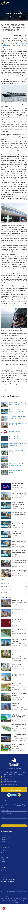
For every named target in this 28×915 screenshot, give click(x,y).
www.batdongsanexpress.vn (10, 784)
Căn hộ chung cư (5, 850)
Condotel (3, 855)
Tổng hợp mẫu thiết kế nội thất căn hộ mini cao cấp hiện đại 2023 (19, 572)
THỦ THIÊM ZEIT (16, 664)
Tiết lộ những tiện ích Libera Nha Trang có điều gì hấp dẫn (19, 514)
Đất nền (3, 861)
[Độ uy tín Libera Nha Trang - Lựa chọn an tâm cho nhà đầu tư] (6, 543)
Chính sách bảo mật (19, 896)
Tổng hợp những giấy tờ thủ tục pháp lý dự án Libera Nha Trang (19, 552)
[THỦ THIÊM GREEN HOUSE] (6, 654)
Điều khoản (10, 896)
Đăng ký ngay (14, 825)
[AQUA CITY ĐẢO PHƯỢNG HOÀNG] (6, 697)
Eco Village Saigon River (18, 629)
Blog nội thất (14, 593)
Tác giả (5, 896)
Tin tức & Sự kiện (17, 16)
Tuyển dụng (4, 839)
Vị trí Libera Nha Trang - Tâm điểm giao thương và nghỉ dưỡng (19, 504)
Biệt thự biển (4, 857)
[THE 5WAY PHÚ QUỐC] (6, 613)
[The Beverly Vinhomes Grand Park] (6, 687)
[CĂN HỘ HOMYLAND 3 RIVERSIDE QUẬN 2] (6, 718)
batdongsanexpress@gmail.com (11, 781)
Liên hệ (3, 841)
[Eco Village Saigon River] (6, 633)
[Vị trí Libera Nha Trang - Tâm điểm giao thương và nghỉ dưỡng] (6, 505)
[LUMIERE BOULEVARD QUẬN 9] (6, 677)
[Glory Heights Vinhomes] (6, 623)
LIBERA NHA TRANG (17, 600)
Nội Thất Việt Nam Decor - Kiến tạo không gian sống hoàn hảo (19, 562)
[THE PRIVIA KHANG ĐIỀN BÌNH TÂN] (6, 642)
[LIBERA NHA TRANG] (6, 603)
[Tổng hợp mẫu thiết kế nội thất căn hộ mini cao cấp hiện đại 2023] (6, 573)
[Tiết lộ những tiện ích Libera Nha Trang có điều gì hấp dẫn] (6, 515)
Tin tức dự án (14, 586)
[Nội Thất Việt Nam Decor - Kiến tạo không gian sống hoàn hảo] (6, 563)
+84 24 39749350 (7, 776)
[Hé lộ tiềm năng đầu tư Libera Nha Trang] (6, 534)
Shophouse (3, 859)
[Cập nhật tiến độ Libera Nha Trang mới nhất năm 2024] (6, 524)
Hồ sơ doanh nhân (14, 589)
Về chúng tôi (4, 835)
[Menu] (8, 2)
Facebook (3, 870)
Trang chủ (9, 16)
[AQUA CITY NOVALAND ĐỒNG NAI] (6, 747)
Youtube (3, 873)
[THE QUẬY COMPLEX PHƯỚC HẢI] (6, 486)
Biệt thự (3, 853)
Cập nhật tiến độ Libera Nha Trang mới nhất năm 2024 (18, 523)
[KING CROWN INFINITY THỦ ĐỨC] (6, 706)
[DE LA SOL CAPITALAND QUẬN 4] (6, 738)
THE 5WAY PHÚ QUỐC (18, 610)
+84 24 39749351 (7, 779)
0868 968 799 (15, 790)
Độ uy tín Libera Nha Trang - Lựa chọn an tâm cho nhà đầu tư (19, 543)
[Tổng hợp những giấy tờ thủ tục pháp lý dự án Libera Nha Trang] (6, 553)
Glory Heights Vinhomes (18, 619)
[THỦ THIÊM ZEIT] (6, 667)
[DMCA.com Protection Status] (19, 794)
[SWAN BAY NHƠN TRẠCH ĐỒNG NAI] (6, 728)
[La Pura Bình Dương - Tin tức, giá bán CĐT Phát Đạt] (6, 496)
